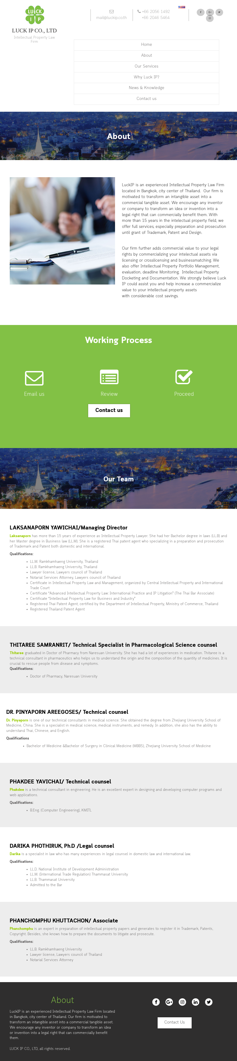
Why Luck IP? (146, 77)
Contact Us (174, 1023)
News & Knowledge (146, 88)
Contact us (146, 99)
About (146, 56)
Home (146, 45)
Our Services (146, 67)
